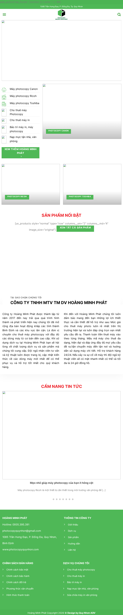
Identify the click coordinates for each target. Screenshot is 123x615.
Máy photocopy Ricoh (23, 96)
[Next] (115, 50)
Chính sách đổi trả (16, 582)
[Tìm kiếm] (119, 14)
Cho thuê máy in (20, 120)
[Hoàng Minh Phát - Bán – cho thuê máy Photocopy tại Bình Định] (61, 14)
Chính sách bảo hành (17, 576)
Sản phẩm (73, 537)
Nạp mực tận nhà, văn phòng (82, 588)
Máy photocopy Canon (24, 89)
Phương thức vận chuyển (19, 588)
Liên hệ (72, 549)
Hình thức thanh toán (17, 595)
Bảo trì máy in (74, 582)
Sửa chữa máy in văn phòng (82, 595)
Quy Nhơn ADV (87, 612)
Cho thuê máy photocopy (81, 569)
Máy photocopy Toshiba (24, 103)
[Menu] (4, 14)
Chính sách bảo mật (17, 569)
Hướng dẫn (74, 543)
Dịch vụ (72, 530)
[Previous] (8, 50)
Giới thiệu (73, 524)
